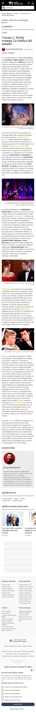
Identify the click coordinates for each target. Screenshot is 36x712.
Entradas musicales (7, 588)
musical (22, 498)
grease (16, 498)
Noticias (5, 20)
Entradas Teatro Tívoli (25, 584)
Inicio (3, 13)
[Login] (29, 3)
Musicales (12, 646)
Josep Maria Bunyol (14, 49)
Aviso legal (17, 651)
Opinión (4, 53)
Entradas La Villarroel (25, 593)
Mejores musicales (7, 621)
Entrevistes (13, 20)
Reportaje (11, 53)
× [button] (34, 670)
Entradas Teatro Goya (25, 601)
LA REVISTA (7, 26)
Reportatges (23, 20)
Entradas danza (6, 586)
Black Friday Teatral (7, 626)
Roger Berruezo (17, 500)
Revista (9, 13)
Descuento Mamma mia (25, 617)
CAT (33, 2)
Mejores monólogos (7, 619)
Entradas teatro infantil (8, 590)
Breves (4, 22)
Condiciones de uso (24, 654)
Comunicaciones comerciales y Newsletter (15, 656)
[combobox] (19, 8)
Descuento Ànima (24, 615)
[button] (18, 683)
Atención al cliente (7, 651)
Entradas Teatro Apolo (25, 599)
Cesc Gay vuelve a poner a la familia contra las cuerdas (12, 530)
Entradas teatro (6, 584)
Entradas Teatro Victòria (25, 597)
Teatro (6, 646)
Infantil (24, 646)
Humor (19, 646)
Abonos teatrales (6, 611)
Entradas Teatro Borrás (25, 588)
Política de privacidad (27, 651)
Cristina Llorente (7, 498)
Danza (30, 646)
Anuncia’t (31, 656)
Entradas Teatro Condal (25, 595)
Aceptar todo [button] (18, 704)
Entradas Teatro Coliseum (26, 586)
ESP (33, 4)
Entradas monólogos (7, 597)
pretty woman (7, 500)
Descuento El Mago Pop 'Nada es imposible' (25, 612)
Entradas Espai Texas (25, 603)
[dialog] (18, 690)
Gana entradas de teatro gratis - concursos (8, 629)
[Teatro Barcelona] (16, 3)
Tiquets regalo (6, 613)
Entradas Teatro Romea (25, 590)
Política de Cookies (11, 654)
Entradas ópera (6, 593)
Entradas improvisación (8, 595)
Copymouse (18, 662)
